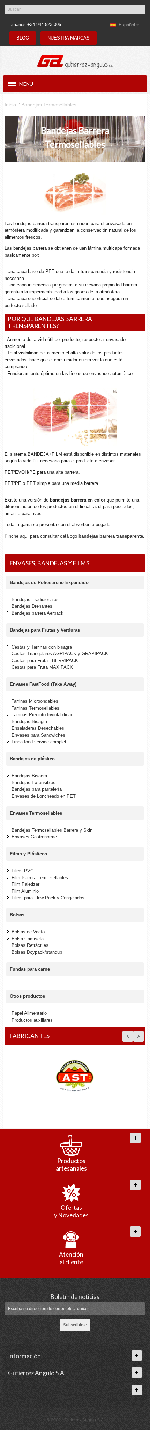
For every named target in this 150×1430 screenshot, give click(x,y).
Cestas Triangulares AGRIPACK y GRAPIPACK (60, 653)
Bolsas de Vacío (28, 931)
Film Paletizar (25, 884)
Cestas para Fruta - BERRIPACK (45, 660)
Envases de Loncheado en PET (44, 796)
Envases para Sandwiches (38, 735)
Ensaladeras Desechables (38, 728)
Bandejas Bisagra (29, 721)
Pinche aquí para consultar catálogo (74, 536)
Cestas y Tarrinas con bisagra (42, 647)
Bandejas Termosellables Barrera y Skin (52, 830)
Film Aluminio (25, 891)
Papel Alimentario (29, 1013)
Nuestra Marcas (68, 38)
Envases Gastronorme (34, 836)
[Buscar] (140, 10)
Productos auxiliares (32, 1020)
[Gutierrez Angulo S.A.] (75, 59)
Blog (22, 38)
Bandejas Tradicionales (35, 599)
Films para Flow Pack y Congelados (48, 897)
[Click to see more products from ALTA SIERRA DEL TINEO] (75, 1076)
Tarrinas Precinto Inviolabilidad (42, 714)
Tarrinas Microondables (35, 701)
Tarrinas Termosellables (35, 708)
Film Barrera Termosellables (40, 877)
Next (138, 1036)
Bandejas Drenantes (32, 606)
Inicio (10, 105)
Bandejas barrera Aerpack (37, 613)
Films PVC (22, 870)
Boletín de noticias (75, 1297)
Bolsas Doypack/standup (37, 952)
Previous (127, 1036)
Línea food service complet (39, 741)
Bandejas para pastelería (37, 789)
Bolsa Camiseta (28, 938)
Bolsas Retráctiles (30, 945)
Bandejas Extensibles (33, 782)
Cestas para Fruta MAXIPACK (42, 667)
